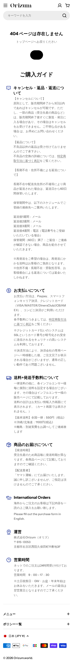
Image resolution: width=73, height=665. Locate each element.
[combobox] (36, 15)
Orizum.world (23, 658)
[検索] (64, 15)
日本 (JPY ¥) (17, 636)
